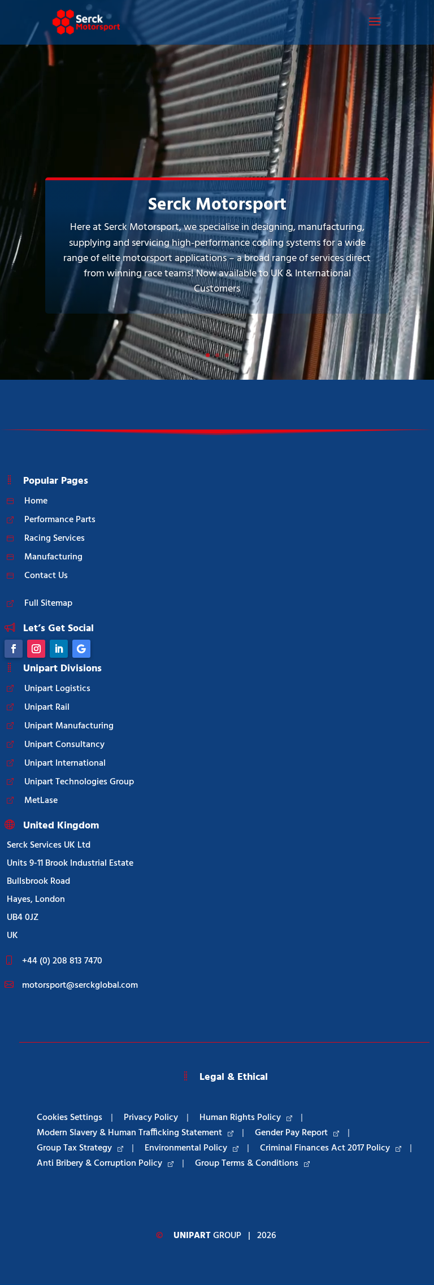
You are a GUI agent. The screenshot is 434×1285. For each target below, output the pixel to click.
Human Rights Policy (240, 1117)
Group (207, 1235)
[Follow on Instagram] (36, 649)
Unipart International (65, 763)
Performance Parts (60, 520)
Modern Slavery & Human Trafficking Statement (129, 1133)
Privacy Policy (151, 1117)
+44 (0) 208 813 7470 (62, 961)
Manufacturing (53, 557)
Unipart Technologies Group (79, 782)
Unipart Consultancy (64, 744)
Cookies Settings (69, 1117)
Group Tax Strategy (74, 1148)
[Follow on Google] (81, 649)
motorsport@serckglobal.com (80, 985)
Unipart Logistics (57, 688)
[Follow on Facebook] (14, 649)
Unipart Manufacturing (69, 726)
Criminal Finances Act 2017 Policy (325, 1148)
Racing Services (54, 538)
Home (35, 501)
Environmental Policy (186, 1148)
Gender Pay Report (291, 1133)
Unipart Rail (47, 707)
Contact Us (46, 575)
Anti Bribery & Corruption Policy (99, 1163)
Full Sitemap (48, 603)
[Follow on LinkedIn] (59, 649)
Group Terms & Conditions (246, 1163)
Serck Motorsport (217, 205)
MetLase (41, 800)
